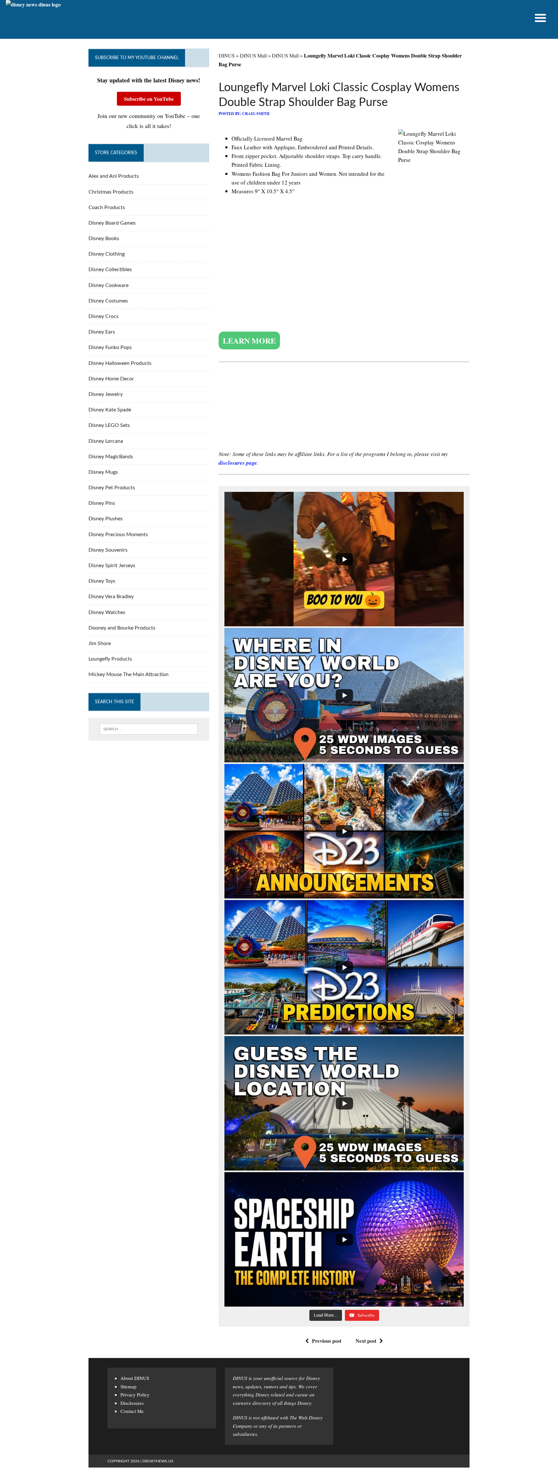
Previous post (326, 1340)
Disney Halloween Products (119, 363)
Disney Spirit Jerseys (111, 565)
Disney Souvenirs (108, 550)
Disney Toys (101, 581)
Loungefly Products (110, 659)
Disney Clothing (106, 254)
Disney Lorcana (105, 441)
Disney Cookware (108, 285)
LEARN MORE (249, 340)
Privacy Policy (135, 1394)
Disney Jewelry (105, 394)
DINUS (227, 55)
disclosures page (238, 463)
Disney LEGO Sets (109, 425)
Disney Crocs (103, 316)
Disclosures (132, 1403)
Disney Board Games (112, 223)
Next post (366, 1340)
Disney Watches (106, 612)
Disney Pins (101, 503)
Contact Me (132, 1411)
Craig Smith (255, 113)
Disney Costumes (108, 300)
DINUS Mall (253, 55)
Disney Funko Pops (110, 347)
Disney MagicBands (110, 456)
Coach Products (106, 207)
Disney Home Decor (111, 378)
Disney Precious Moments (118, 534)
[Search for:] (149, 729)
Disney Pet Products (111, 487)
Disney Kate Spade (109, 409)
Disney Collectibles (110, 269)
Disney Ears (101, 331)
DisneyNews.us (157, 1461)
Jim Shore (99, 643)
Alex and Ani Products (113, 176)
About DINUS (134, 1378)
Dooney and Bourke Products (121, 628)
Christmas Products (110, 192)
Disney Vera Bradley (111, 596)
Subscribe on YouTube (149, 98)
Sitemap (128, 1386)
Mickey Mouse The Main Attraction (128, 674)
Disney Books (103, 238)
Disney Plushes (105, 518)
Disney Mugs (103, 472)
